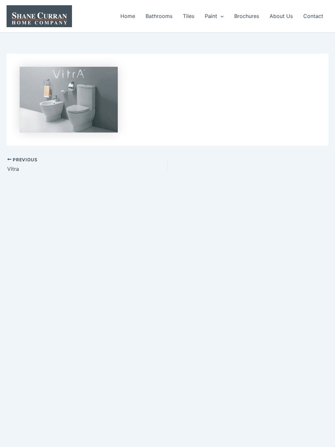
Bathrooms (159, 16)
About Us (281, 16)
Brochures (246, 16)
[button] (220, 16)
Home (127, 16)
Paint (211, 16)
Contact (313, 16)
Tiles (188, 16)
